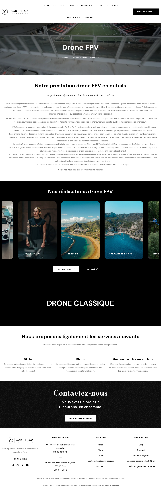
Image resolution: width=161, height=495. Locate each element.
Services (72, 6)
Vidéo (28, 359)
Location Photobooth (92, 6)
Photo (80, 359)
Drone (84, 58)
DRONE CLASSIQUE (80, 303)
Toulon (73, 478)
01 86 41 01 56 (60, 470)
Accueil (46, 6)
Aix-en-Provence (52, 478)
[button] (146, 11)
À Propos (57, 6)
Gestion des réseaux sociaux (133, 359)
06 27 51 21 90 (20, 459)
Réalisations (73, 17)
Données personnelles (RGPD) (141, 461)
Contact (89, 17)
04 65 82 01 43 (60, 452)
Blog (141, 444)
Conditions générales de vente (141, 466)
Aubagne (65, 478)
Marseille (40, 478)
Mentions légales (141, 455)
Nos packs (111, 6)
